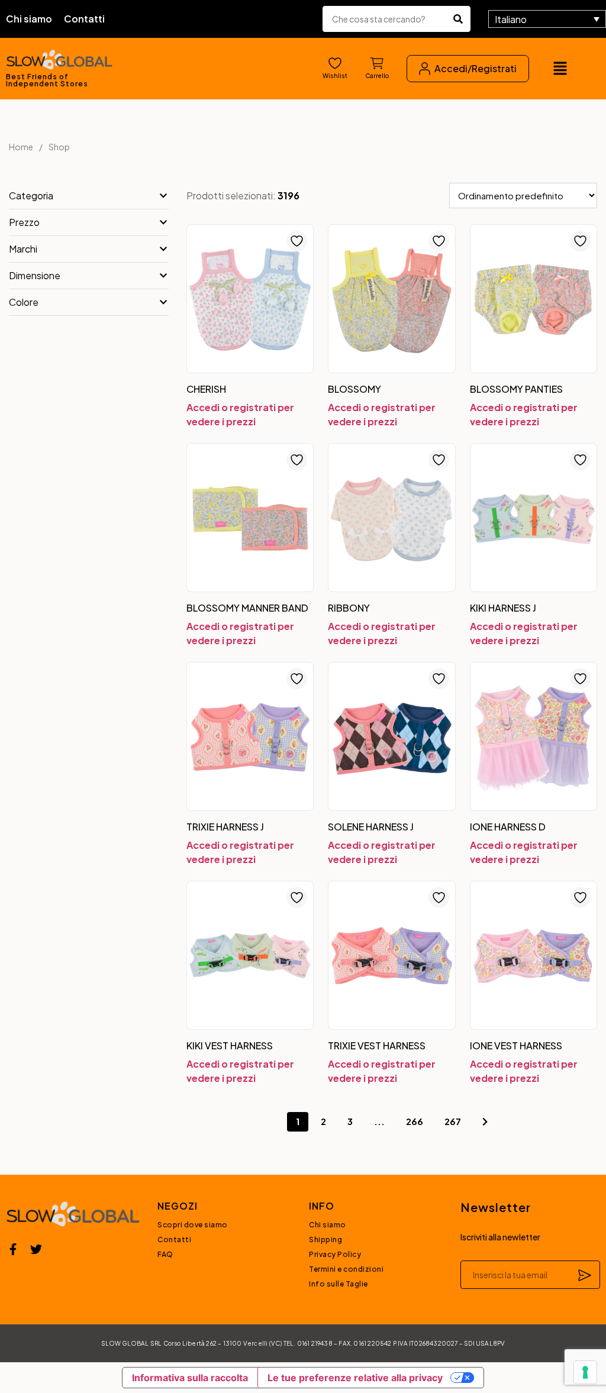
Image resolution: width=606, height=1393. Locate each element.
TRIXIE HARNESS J (225, 826)
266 (414, 1121)
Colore (23, 302)
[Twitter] (36, 1249)
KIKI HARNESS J (503, 608)
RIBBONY (349, 608)
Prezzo (24, 222)
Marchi (23, 249)
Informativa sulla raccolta (190, 1378)
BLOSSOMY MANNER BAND (247, 608)
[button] (560, 68)
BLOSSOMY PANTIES (516, 389)
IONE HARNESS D (508, 826)
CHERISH (206, 389)
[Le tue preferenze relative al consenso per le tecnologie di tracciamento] (585, 1372)
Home (21, 146)
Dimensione (34, 275)
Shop (59, 146)
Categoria (31, 195)
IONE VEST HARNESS (516, 1045)
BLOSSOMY (354, 389)
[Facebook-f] (13, 1249)
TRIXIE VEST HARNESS (377, 1045)
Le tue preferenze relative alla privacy (355, 1378)
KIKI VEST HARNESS (229, 1045)
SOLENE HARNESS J (371, 826)
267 (452, 1121)
